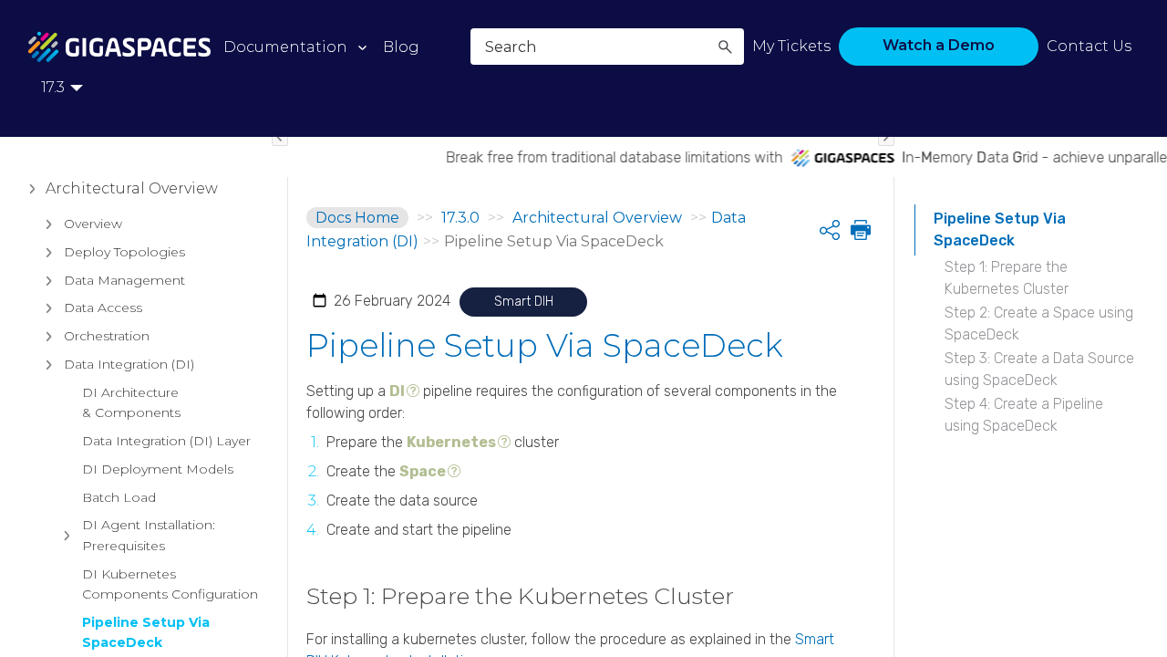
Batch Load (119, 497)
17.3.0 (460, 217)
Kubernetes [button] (451, 442)
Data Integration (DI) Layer (166, 441)
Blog (401, 47)
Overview (93, 223)
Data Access (103, 307)
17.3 (53, 87)
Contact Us (1089, 46)
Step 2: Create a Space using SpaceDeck (1039, 323)
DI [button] (397, 391)
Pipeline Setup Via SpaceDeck (146, 632)
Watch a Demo (939, 45)
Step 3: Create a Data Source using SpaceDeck (1039, 369)
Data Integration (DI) (129, 364)
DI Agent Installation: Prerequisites (148, 534)
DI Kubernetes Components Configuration (170, 584)
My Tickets (791, 46)
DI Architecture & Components (131, 402)
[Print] (859, 230)
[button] (725, 46)
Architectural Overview (132, 188)
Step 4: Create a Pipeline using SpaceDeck (1024, 414)
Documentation (285, 47)
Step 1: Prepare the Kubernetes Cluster (1007, 277)
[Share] (830, 230)
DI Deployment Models (157, 469)
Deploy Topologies (124, 252)
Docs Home (357, 217)
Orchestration (107, 336)
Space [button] (422, 471)
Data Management (124, 280)
